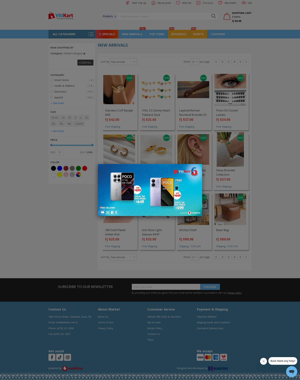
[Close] (197, 168)
